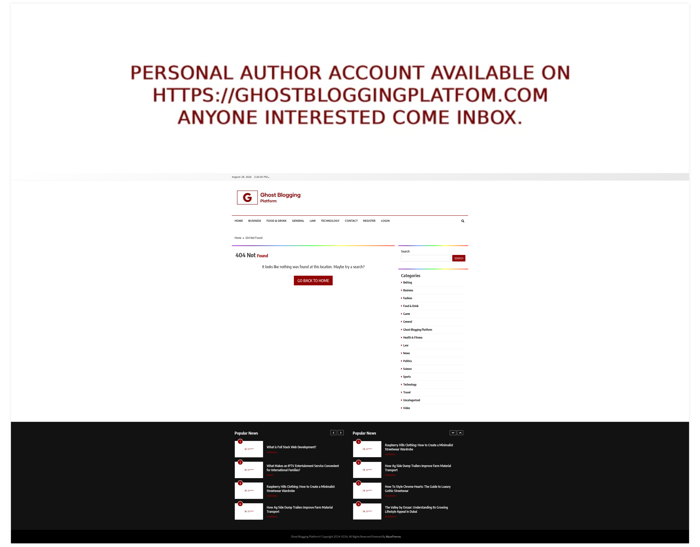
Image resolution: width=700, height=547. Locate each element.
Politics (407, 361)
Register (369, 220)
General (298, 220)
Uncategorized (411, 400)
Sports (407, 376)
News (406, 353)
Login (385, 220)
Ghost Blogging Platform (417, 329)
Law (313, 220)
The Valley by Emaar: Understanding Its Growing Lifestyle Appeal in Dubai (416, 509)
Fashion (407, 298)
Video (406, 408)
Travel (407, 392)
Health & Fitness (412, 337)
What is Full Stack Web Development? (291, 447)
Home (239, 220)
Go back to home (313, 280)
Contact (351, 220)
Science (407, 369)
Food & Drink (277, 220)
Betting (407, 282)
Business (254, 220)
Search (405, 251)
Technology (330, 220)
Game (406, 314)
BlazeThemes (393, 536)
